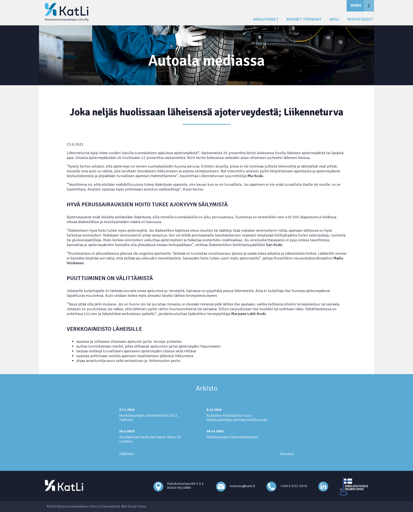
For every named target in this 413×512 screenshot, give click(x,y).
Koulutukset (265, 19)
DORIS (356, 5)
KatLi (334, 19)
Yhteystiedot (360, 19)
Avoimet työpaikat (303, 19)
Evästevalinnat (110, 506)
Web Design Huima (133, 506)
